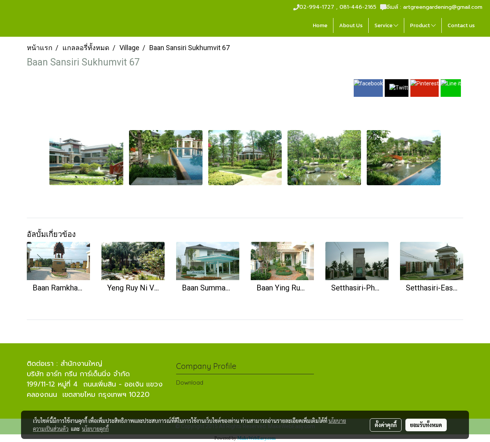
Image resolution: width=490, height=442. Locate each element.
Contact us (461, 25)
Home (320, 25)
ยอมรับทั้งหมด (426, 424)
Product (420, 25)
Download (189, 382)
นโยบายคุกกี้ (95, 428)
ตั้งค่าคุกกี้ (386, 424)
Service (384, 25)
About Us (351, 25)
